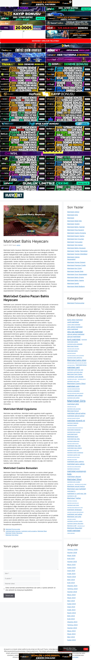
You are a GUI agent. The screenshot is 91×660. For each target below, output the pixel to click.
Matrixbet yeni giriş (74, 517)
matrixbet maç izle (74, 446)
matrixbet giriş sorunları (74, 408)
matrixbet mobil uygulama (29, 531)
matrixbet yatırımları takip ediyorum (75, 512)
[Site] (22, 69)
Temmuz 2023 (72, 625)
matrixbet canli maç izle (75, 370)
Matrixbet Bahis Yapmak (76, 227)
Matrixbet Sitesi (42, 531)
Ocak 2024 (71, 607)
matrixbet (84, 339)
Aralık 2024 (71, 574)
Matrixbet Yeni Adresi (12, 535)
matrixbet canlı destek (75, 377)
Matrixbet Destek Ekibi (75, 271)
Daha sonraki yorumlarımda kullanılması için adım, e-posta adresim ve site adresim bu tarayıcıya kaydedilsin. (30, 589)
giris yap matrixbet (75, 332)
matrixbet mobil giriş (73, 450)
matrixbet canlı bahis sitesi (75, 372)
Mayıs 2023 (71, 631)
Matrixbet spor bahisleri (76, 489)
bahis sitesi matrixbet (75, 320)
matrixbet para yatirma (75, 461)
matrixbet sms (70, 484)
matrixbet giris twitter (73, 397)
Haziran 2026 (72, 552)
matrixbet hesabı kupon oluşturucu (75, 427)
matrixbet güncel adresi (75, 416)
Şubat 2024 (71, 604)
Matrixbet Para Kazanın (75, 230)
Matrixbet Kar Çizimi (74, 268)
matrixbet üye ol (81, 525)
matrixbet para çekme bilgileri (74, 466)
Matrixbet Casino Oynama (76, 233)
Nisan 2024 (71, 598)
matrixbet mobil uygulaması (75, 452)
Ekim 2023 (71, 616)
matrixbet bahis (72, 351)
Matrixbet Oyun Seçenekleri (77, 274)
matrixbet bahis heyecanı (13, 531)
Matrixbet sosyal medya (76, 486)
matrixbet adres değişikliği (74, 344)
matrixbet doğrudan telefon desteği (75, 393)
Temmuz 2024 (72, 589)
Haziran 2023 (72, 628)
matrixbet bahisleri (71, 353)
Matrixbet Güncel (73, 411)
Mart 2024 (71, 601)
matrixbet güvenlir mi (76, 421)
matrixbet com (73, 386)
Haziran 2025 (72, 562)
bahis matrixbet (71, 533)
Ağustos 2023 (72, 622)
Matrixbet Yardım (73, 224)
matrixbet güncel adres (76, 413)
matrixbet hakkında (72, 423)
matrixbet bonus (81, 365)
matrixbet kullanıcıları (73, 441)
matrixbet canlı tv (82, 379)
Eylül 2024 (71, 583)
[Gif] (45, 94)
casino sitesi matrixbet (73, 324)
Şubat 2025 (71, 568)
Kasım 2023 (71, 613)
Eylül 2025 (71, 559)
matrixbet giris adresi (74, 395)
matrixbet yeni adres (74, 514)
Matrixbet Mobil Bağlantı (76, 286)
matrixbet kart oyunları (73, 432)
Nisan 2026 (71, 555)
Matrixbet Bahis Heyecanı (76, 248)
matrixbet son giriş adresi (80, 484)
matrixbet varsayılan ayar (73, 503)
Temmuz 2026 (72, 549)
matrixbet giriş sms (71, 406)
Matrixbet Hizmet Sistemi (76, 262)
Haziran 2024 (72, 592)
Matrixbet (70, 218)
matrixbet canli (73, 367)
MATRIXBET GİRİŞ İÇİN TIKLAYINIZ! (45, 41)
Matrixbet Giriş (72, 215)
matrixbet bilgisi (71, 365)
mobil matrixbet (73, 530)
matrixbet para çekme (76, 464)
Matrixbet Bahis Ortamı (75, 277)
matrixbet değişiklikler (73, 391)
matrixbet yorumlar (71, 519)
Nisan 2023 (71, 634)
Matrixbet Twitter (74, 498)
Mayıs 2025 (71, 565)
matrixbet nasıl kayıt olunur (73, 457)
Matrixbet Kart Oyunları (75, 239)
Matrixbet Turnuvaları (74, 242)
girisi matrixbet (72, 329)
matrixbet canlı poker (72, 379)
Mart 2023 (71, 637)
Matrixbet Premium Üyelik (76, 265)
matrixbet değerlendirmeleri (73, 388)
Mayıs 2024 (71, 595)
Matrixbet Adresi (73, 212)
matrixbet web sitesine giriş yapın (75, 507)
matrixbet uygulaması (72, 500)
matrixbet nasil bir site (73, 455)
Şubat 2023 (71, 640)
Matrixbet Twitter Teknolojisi (14, 533)
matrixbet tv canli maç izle (76, 493)
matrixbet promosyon (73, 468)
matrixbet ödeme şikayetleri (75, 523)
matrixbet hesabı (72, 425)
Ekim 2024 (71, 580)
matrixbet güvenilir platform (73, 418)
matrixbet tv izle (72, 496)
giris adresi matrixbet (74, 327)
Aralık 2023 (71, 610)
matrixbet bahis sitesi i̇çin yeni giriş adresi (77, 362)
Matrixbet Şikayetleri (74, 528)
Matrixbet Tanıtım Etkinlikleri (77, 254)
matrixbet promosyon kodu (76, 472)
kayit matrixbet (74, 339)
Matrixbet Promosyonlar (13, 529)
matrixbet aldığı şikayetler (73, 348)
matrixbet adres (72, 342)
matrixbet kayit (72, 434)
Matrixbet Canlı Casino (74, 374)
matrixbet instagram (74, 430)
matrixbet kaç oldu (73, 439)
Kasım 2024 (71, 577)
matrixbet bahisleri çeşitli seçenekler (75, 355)
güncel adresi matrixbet (75, 334)
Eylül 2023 (71, 619)
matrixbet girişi (73, 404)
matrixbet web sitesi (73, 505)
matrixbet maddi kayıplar (73, 443)
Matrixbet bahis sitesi (76, 360)
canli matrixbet (73, 322)
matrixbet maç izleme (74, 448)
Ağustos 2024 (72, 586)
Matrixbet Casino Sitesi (76, 384)
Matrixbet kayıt (72, 436)
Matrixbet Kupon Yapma (75, 236)
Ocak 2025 (71, 571)
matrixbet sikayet (74, 477)
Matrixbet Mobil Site (74, 221)
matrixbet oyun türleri (72, 459)
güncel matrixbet (74, 337)
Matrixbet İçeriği (73, 283)
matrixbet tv (71, 491)
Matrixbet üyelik (71, 525)
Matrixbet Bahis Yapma (75, 280)
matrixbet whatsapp (74, 510)
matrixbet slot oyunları (73, 482)
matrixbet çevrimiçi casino (74, 521)
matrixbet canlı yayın (73, 381)
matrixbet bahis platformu (74, 357)
